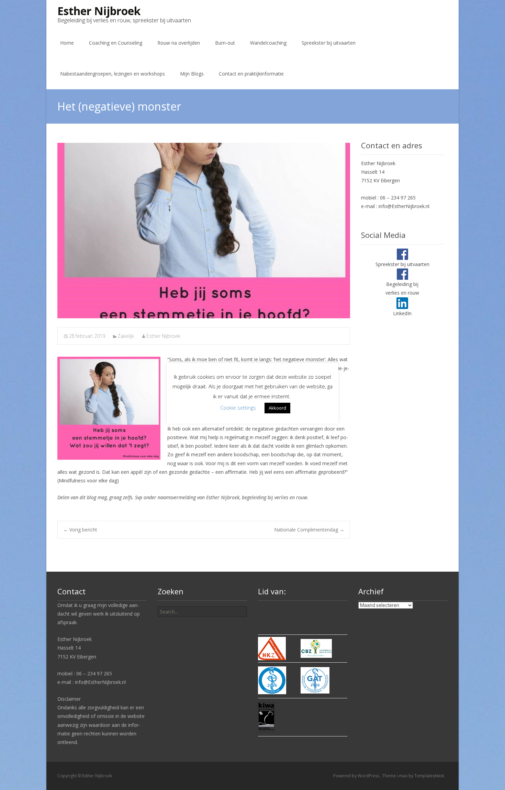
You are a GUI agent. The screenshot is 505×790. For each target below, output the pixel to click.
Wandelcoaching (268, 42)
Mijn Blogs (192, 73)
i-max (402, 776)
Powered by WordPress (356, 776)
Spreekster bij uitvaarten (329, 42)
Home (67, 42)
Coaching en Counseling (115, 42)
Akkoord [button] (277, 408)
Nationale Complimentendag (309, 529)
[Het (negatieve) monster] (203, 230)
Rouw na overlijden (178, 42)
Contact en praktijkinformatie (251, 73)
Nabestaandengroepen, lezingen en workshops (112, 73)
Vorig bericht (80, 529)
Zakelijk (125, 336)
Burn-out (225, 42)
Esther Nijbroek (163, 336)
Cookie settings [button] (238, 407)
